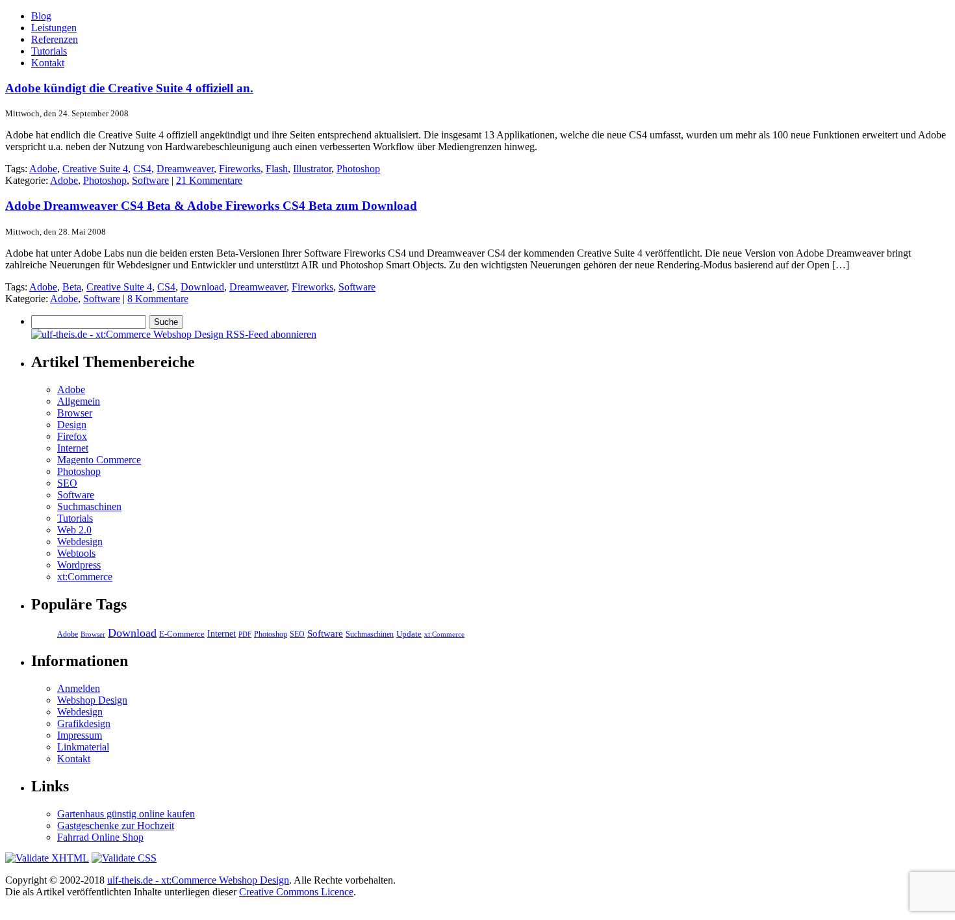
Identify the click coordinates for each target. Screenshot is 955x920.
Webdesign (80, 541)
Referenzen (54, 39)
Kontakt (47, 62)
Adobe (43, 168)
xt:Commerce (84, 576)
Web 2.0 (74, 529)
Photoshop (358, 168)
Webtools (76, 553)
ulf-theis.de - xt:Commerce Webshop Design (198, 880)
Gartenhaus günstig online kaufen (126, 813)
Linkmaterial (83, 746)
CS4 (142, 168)
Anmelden (78, 688)
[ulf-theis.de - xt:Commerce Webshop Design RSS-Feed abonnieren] (173, 334)
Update (409, 634)
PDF (244, 634)
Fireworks (240, 168)
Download (202, 286)
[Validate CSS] (124, 857)
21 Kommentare (209, 180)
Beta (71, 286)
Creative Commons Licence (296, 891)
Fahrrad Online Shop (100, 837)
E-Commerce (182, 634)
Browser (74, 412)
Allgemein (78, 401)
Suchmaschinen (89, 506)
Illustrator (312, 168)
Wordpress (79, 564)
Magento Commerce (99, 459)
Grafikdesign (83, 723)
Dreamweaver (185, 168)
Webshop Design (92, 700)
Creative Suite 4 (95, 168)
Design (71, 424)
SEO (67, 483)
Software (150, 180)
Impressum (79, 735)
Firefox (72, 436)
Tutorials (49, 51)
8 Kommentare (157, 298)
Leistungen (54, 27)
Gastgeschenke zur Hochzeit (115, 825)
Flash (277, 168)
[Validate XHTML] (47, 857)
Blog (41, 15)
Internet (72, 448)
